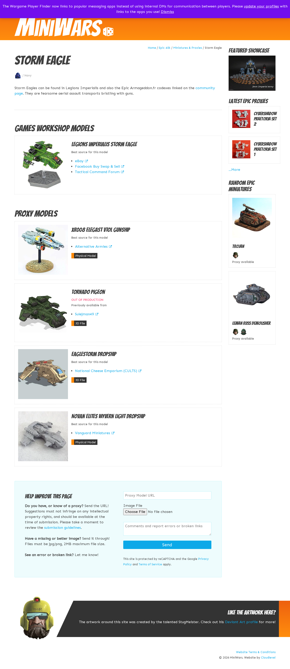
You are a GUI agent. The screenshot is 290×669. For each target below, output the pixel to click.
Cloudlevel (268, 657)
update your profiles (261, 6)
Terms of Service (150, 564)
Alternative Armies (91, 246)
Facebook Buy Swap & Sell (97, 166)
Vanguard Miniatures (92, 433)
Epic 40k (164, 47)
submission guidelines (62, 527)
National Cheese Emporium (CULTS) (106, 371)
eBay (79, 161)
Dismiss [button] (167, 12)
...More (234, 169)
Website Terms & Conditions (256, 652)
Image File (132, 505)
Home (152, 47)
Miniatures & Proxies (187, 47)
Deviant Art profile (241, 622)
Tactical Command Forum (97, 172)
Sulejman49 (84, 314)
